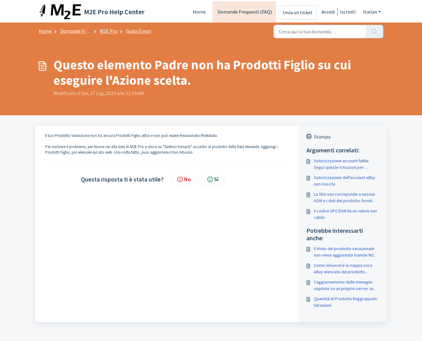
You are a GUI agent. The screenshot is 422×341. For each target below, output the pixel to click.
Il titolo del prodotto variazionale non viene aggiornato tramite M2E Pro (345, 252)
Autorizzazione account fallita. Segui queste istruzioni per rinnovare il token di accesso (341, 164)
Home (199, 12)
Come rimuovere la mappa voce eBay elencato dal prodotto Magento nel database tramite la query (344, 268)
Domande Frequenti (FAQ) (244, 12)
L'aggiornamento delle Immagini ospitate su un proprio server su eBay (343, 285)
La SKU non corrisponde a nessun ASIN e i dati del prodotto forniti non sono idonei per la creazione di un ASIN (346, 197)
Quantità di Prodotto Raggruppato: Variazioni (346, 302)
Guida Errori (138, 31)
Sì (216, 179)
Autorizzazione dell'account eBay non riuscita (344, 181)
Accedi (328, 12)
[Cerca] (374, 31)
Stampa (322, 137)
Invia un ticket (298, 12)
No (187, 179)
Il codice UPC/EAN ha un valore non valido (345, 214)
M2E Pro (108, 31)
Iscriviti (348, 12)
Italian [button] (370, 12)
